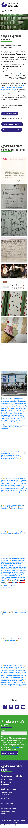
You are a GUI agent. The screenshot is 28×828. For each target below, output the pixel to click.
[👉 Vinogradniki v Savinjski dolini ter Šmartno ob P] (14, 250)
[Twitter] (17, 707)
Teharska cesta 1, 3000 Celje (11, 776)
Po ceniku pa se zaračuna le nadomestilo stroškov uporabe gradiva (12, 87)
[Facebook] (5, 707)
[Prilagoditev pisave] (11, 10)
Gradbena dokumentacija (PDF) (12, 124)
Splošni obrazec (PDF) (10, 113)
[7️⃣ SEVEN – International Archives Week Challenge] (14, 570)
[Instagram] (11, 707)
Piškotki (3, 814)
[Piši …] (14, 357)
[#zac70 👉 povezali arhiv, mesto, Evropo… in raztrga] (14, 544)
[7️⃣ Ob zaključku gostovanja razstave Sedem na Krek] (14, 410)
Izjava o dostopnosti (7, 803)
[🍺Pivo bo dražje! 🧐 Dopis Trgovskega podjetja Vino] (14, 169)
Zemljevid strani (5, 806)
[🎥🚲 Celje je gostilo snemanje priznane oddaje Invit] (14, 383)
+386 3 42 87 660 (7, 782)
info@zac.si (21, 74)
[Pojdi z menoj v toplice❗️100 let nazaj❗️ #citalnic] (14, 303)
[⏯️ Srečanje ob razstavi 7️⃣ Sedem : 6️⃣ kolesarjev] (14, 517)
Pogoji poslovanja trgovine (8, 808)
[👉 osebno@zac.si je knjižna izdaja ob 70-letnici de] (14, 490)
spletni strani (15, 748)
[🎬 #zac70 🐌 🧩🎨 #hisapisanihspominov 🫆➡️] (14, 624)
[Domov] (10, 4)
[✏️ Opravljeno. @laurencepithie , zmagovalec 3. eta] (14, 463)
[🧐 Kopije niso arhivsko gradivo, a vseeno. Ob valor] (14, 196)
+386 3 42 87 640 (7, 779)
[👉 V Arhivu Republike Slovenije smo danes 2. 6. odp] (14, 677)
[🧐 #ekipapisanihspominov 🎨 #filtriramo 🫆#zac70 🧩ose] (14, 651)
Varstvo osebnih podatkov (8, 811)
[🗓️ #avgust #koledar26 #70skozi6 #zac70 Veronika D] (14, 276)
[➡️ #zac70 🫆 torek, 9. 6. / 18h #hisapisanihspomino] (14, 597)
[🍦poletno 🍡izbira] (14, 330)
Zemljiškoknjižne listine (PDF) (12, 130)
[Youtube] (23, 707)
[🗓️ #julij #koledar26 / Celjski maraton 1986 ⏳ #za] (14, 437)
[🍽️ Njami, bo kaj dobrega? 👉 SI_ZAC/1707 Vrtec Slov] (14, 223)
